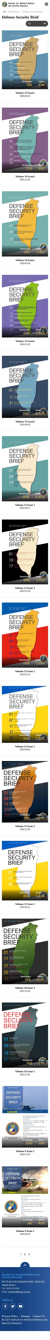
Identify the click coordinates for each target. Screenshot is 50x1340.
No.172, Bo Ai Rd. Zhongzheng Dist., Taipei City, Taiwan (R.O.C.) (23, 1283)
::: (2, 12)
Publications (14, 12)
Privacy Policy (10, 1316)
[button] (37, 24)
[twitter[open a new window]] (13, 1306)
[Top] (25, 1266)
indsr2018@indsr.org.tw (19, 1292)
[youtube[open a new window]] (20, 1306)
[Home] (4, 12)
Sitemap (25, 1316)
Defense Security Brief (32, 12)
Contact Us (39, 1316)
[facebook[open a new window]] (5, 1306)
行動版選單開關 (46, 4)
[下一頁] (29, 1254)
